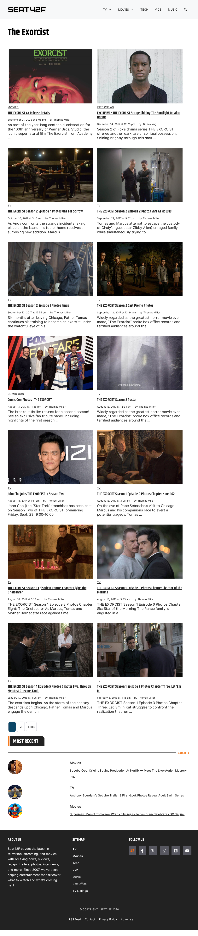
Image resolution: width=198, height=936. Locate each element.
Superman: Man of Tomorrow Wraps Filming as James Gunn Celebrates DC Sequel (127, 814)
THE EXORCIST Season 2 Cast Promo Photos (125, 305)
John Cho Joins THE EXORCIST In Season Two (36, 494)
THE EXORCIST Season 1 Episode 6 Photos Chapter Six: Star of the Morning (139, 590)
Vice (76, 870)
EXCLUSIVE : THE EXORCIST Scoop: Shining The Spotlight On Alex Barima (138, 115)
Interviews (105, 107)
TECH (144, 9)
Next (31, 727)
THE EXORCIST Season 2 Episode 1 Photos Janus (38, 305)
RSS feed (75, 919)
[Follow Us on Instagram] (164, 850)
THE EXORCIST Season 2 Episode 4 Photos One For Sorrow (45, 211)
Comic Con (16, 393)
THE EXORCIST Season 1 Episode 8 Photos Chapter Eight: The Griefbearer (47, 590)
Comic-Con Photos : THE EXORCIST (30, 400)
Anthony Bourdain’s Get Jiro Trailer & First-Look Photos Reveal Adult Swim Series (127, 795)
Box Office (80, 884)
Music (77, 877)
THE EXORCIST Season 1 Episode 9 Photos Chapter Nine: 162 (136, 494)
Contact (90, 919)
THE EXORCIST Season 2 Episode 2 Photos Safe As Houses (134, 211)
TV (105, 9)
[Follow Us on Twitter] (153, 850)
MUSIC (173, 9)
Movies (13, 107)
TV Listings (80, 891)
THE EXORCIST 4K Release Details (29, 113)
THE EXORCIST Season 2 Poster (117, 400)
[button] (185, 9)
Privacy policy (108, 919)
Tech (76, 863)
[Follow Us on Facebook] (142, 850)
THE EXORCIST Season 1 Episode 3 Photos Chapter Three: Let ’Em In (139, 689)
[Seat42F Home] (132, 850)
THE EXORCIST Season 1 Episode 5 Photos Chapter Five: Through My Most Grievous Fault (49, 689)
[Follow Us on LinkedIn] (176, 850)
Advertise (127, 919)
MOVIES (123, 9)
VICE (158, 9)
